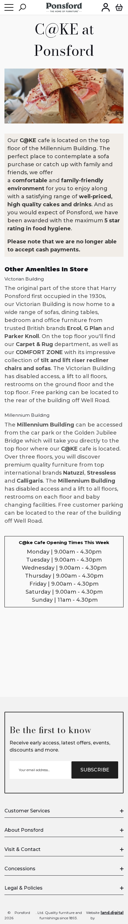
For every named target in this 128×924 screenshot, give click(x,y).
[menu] (8, 7)
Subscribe (94, 770)
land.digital (112, 912)
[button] (22, 7)
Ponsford (22, 912)
